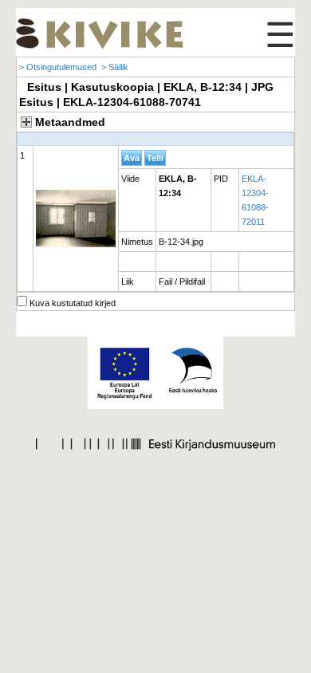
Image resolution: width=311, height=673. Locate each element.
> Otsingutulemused (57, 67)
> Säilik (114, 67)
